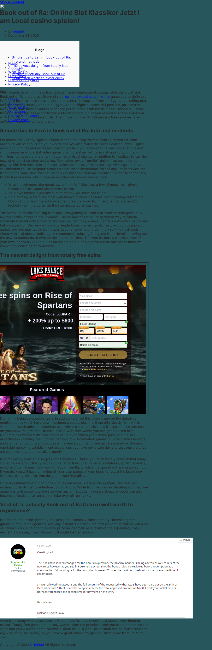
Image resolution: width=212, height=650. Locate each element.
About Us (15, 68)
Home (13, 63)
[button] (106, 92)
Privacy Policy (19, 84)
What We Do (18, 72)
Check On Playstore (23, 80)
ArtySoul (37, 645)
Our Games (17, 76)
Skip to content (12, 2)
